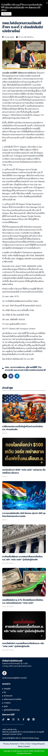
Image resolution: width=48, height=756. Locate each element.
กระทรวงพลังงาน (17, 367)
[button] (4, 376)
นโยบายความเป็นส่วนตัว (14, 7)
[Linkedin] (33, 719)
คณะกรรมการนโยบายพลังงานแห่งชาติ (30, 369)
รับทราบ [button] (6, 13)
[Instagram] (13, 719)
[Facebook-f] (23, 719)
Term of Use (25, 743)
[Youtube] (8, 719)
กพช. (7, 367)
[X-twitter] (18, 719)
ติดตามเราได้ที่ (8, 715)
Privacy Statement (10, 743)
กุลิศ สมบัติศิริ (31, 367)
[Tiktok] (3, 719)
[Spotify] (28, 719)
